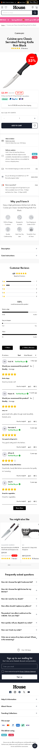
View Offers (32, 2)
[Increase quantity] (30, 118)
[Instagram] (15, 692)
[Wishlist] (6, 7)
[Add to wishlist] (18, 524)
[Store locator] (33, 7)
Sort (19, 355)
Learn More (34, 177)
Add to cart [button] (17, 126)
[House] (19, 7)
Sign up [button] (19, 677)
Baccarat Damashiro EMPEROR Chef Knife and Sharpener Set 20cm (10, 549)
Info (37, 169)
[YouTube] (29, 692)
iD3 (23, 545)
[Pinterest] (20, 692)
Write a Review (30, 348)
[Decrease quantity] (9, 118)
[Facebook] (10, 692)
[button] (35, 125)
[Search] (35, 12)
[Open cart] (36, 7)
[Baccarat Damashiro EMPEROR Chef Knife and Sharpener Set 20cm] (10, 532)
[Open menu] (2, 7)
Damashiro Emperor (7, 545)
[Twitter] (24, 692)
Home (3, 25)
